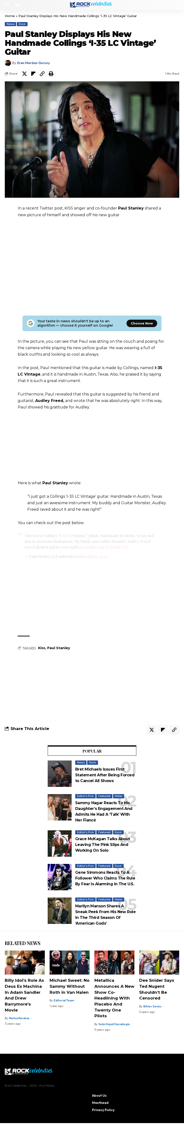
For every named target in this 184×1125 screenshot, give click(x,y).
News (10, 24)
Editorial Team (64, 1000)
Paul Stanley (58, 648)
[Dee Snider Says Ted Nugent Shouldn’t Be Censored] (159, 963)
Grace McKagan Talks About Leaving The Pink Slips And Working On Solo (102, 845)
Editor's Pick (85, 796)
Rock (22, 24)
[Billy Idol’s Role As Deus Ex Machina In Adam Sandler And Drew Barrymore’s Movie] (25, 963)
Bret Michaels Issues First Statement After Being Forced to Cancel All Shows (104, 775)
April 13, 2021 (96, 556)
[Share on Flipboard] (33, 74)
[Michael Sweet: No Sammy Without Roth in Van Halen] (70, 963)
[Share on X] (24, 74)
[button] (9, 5)
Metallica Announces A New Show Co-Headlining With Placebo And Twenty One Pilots (114, 998)
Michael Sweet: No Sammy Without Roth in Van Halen (70, 986)
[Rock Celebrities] (92, 5)
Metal (118, 796)
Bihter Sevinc (152, 1006)
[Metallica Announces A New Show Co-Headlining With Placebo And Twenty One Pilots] (114, 963)
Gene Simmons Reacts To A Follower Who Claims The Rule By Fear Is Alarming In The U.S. (105, 878)
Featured (104, 796)
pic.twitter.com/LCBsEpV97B (103, 547)
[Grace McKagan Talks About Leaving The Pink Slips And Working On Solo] (60, 843)
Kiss (41, 648)
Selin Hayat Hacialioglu (114, 1024)
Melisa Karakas (19, 1018)
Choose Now (142, 323)
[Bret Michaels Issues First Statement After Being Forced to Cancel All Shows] (60, 773)
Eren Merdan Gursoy (33, 63)
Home (10, 16)
